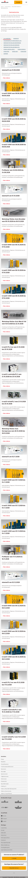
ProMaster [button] (16, 38)
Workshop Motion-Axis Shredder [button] (11, 45)
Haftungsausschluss (5, 837)
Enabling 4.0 (3, 786)
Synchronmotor (4, 773)
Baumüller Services (14, 868)
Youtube (4, 815)
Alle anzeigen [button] (7, 38)
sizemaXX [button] (6, 53)
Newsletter (3, 761)
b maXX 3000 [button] (6, 51)
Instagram (5, 818)
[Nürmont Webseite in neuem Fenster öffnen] (4, 807)
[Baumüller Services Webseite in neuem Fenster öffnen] (18, 807)
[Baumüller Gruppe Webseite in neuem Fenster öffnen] (4, 802)
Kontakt (18, 2)
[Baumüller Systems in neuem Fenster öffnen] (18, 802)
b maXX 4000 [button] (15, 51)
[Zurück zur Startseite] (5, 2)
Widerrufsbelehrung (5, 845)
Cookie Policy (4, 827)
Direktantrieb (4, 781)
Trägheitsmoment (4, 776)
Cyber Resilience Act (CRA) (6, 849)
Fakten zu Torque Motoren (6, 793)
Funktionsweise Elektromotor (7, 766)
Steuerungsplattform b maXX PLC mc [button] (12, 40)
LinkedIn (4, 821)
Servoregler (3, 771)
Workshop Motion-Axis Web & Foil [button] (12, 47)
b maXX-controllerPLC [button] (9, 49)
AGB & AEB (3, 832)
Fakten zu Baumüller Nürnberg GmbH (8, 788)
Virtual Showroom (4, 764)
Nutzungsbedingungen (5, 842)
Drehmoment (4, 778)
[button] (26, 2)
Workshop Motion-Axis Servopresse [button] (12, 42)
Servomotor (3, 769)
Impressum (3, 840)
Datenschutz (3, 835)
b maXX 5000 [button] (23, 51)
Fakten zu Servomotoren (6, 791)
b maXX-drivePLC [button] (22, 49)
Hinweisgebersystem (5, 847)
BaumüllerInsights (5, 783)
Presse (2, 759)
